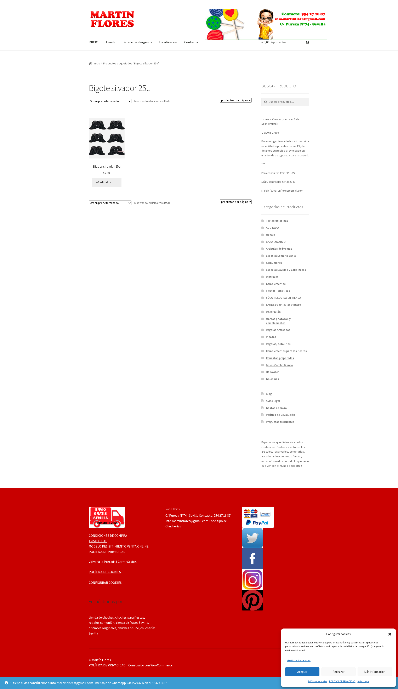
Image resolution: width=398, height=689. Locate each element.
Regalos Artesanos (278, 330)
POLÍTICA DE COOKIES (105, 572)
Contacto (191, 42)
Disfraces (272, 277)
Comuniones (274, 263)
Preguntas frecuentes (280, 422)
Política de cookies (317, 681)
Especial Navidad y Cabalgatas (286, 270)
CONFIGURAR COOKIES (105, 582)
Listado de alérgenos (137, 42)
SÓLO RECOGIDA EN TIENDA (283, 298)
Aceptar (302, 672)
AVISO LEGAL (98, 541)
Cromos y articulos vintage (283, 305)
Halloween (272, 372)
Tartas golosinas (277, 220)
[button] (390, 634)
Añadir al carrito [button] (106, 182)
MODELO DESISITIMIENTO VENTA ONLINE (119, 546)
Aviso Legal (363, 681)
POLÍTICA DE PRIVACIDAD (342, 681)
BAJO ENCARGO (276, 242)
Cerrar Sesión (127, 562)
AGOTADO (272, 228)
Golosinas (272, 379)
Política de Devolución (280, 415)
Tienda (110, 42)
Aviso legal (273, 401)
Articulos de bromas (279, 248)
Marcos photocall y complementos (278, 321)
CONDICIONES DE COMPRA (108, 535)
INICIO (93, 42)
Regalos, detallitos (278, 344)
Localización (168, 42)
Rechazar (338, 672)
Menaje (270, 235)
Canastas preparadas (280, 358)
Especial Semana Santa (281, 255)
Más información (374, 672)
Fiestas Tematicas (278, 291)
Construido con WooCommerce (150, 665)
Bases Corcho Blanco (279, 365)
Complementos (276, 284)
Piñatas (271, 337)
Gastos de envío (276, 408)
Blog (269, 394)
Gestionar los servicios (299, 660)
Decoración (273, 312)
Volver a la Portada (102, 562)
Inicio (97, 63)
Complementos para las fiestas (286, 351)
